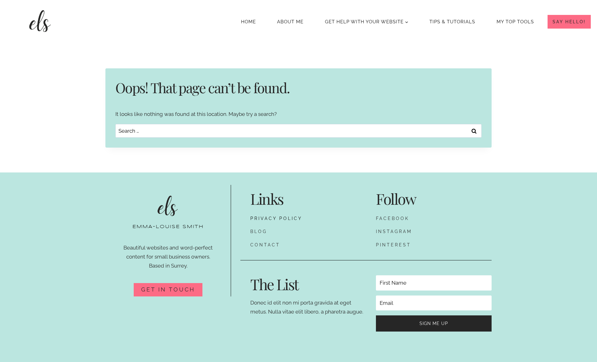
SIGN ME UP (433, 323)
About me (290, 22)
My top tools (515, 22)
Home (248, 22)
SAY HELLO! (569, 21)
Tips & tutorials (452, 22)
